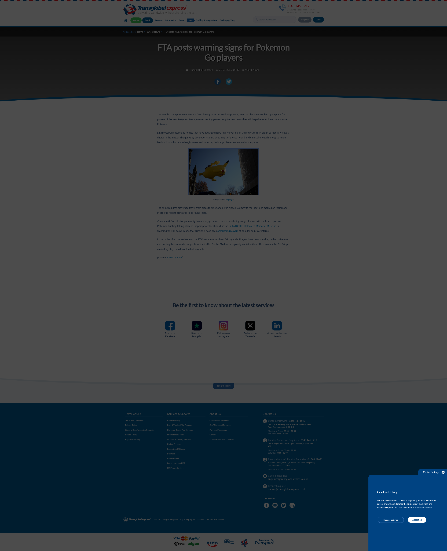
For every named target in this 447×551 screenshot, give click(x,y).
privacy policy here (423, 507)
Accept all (417, 519)
